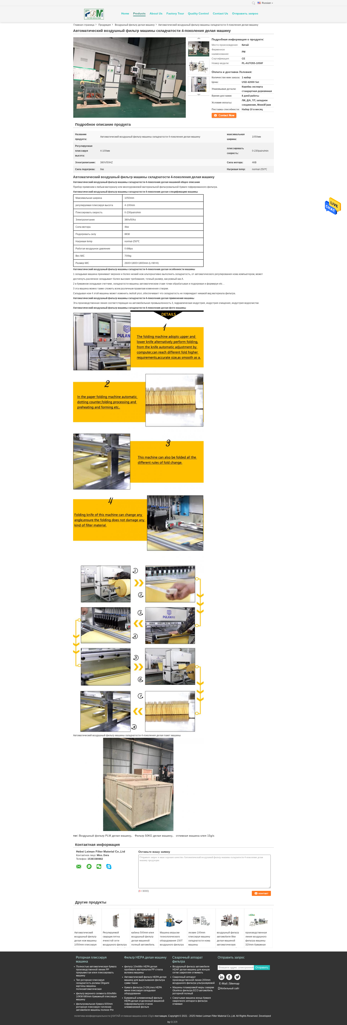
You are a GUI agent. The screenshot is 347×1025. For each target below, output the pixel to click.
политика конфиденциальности (92, 1016)
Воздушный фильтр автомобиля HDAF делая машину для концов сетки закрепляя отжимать (191, 969)
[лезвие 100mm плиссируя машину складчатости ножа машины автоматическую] (201, 921)
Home (125, 13)
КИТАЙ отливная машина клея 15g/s (133, 1016)
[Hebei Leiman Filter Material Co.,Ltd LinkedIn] (222, 978)
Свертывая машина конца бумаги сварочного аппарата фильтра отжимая (191, 1000)
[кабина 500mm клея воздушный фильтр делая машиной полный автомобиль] (144, 921)
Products (139, 13)
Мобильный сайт (229, 988)
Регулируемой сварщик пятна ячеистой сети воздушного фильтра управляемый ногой (115, 940)
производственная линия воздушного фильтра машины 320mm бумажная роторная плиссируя (257, 940)
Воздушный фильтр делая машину (135, 24)
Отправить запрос (245, 13)
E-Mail (223, 983)
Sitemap (234, 983)
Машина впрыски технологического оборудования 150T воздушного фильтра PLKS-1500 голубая (172, 940)
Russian (266, 3)
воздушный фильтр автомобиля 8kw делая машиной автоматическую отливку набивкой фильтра (228, 942)
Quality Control (198, 13)
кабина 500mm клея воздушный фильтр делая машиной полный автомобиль (142, 938)
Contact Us (220, 13)
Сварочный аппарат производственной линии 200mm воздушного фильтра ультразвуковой (193, 980)
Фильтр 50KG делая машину (153, 835)
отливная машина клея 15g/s (195, 835)
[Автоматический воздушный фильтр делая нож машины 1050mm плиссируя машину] (87, 921)
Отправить (261, 967)
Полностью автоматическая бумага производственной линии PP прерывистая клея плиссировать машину (96, 971)
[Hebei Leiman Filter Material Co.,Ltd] (95, 14)
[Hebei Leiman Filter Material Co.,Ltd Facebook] (230, 978)
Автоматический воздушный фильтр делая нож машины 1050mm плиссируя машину (85, 940)
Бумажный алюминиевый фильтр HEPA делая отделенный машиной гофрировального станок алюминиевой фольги (144, 1002)
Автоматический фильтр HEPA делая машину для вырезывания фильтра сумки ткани (145, 980)
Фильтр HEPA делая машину (145, 957)
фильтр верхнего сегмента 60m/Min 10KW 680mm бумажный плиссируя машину (96, 996)
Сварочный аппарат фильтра (187, 959)
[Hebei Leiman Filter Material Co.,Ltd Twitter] (238, 978)
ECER (174, 1022)
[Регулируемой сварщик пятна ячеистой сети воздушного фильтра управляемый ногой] (116, 921)
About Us (156, 13)
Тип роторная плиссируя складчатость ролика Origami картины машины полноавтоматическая (92, 984)
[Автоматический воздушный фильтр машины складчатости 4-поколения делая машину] (129, 77)
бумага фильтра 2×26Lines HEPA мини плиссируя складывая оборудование (143, 990)
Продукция (104, 24)
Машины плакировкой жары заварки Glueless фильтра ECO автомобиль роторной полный (193, 990)
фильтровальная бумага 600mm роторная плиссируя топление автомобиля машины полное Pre (95, 1007)
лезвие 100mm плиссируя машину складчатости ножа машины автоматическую (199, 940)
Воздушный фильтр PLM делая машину (105, 835)
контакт (216, 115)
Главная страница (83, 24)
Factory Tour (175, 13)
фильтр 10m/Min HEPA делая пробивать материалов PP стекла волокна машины (143, 969)
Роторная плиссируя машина (91, 959)
